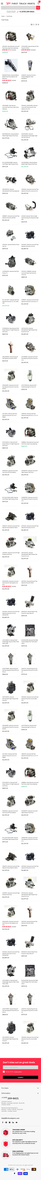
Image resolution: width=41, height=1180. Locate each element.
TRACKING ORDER (18, 1130)
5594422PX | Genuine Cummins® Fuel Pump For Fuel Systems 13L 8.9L (10, 583)
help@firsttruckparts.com (10, 1118)
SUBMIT (20, 1077)
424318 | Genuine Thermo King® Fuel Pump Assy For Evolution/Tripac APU (30, 217)
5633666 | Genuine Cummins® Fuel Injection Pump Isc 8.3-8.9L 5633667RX (10, 613)
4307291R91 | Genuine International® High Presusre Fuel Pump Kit (10, 698)
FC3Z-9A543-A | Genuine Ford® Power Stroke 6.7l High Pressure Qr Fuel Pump (10, 444)
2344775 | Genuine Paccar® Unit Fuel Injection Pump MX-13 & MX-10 (29, 670)
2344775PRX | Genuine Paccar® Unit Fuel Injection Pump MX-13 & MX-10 (10, 670)
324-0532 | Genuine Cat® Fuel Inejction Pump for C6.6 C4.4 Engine (9, 415)
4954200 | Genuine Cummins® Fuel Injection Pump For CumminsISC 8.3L (29, 698)
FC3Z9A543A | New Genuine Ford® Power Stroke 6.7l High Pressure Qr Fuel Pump (10, 330)
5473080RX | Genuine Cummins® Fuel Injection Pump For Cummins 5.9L (29, 358)
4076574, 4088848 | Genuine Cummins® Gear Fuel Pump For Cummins (28, 273)
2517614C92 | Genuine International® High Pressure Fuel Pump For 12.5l (29, 330)
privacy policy (18, 1071)
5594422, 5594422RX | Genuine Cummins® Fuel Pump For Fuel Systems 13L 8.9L (29, 107)
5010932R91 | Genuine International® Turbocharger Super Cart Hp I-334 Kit (29, 135)
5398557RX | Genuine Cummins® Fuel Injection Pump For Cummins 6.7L (29, 499)
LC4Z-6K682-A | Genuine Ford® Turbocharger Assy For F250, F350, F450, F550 (10, 641)
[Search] (38, 8)
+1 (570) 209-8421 (26, 12)
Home (2, 16)
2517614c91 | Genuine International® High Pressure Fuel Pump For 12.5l (29, 554)
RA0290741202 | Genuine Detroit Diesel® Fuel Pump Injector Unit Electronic (10, 76)
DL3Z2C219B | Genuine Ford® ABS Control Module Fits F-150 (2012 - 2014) (29, 641)
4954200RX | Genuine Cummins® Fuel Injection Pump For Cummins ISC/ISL (10, 387)
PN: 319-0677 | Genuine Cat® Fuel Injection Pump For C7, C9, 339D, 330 (10, 301)
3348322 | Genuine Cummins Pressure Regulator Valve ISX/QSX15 (28, 76)
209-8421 (10, 1098)
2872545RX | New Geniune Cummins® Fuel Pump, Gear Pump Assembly (10, 107)
